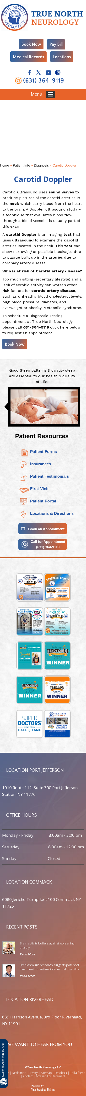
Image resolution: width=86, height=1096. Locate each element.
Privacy (33, 1073)
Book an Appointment (46, 529)
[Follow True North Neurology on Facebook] (29, 73)
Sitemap (46, 1073)
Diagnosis (41, 165)
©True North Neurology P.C (43, 1067)
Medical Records (28, 57)
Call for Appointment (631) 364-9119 (48, 544)
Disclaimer (19, 1073)
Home (4, 165)
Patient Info (21, 165)
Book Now (31, 44)
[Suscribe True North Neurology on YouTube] (48, 73)
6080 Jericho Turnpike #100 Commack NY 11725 (41, 903)
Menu (37, 94)
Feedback (61, 1073)
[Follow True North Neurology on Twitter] (39, 73)
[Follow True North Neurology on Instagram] (57, 73)
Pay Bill (56, 44)
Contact (28, 1076)
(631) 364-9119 (43, 80)
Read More (27, 954)
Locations (62, 57)
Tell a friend (77, 1073)
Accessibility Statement (50, 1076)
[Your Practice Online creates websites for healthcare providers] (43, 1088)
